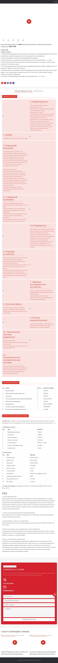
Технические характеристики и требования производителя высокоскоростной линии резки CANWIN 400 (42, 653)
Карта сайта (38, 660)
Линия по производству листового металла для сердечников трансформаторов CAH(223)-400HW (14, 653)
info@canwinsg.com (8, 590)
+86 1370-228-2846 (8, 583)
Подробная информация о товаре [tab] (23, 91)
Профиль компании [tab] (38, 91)
